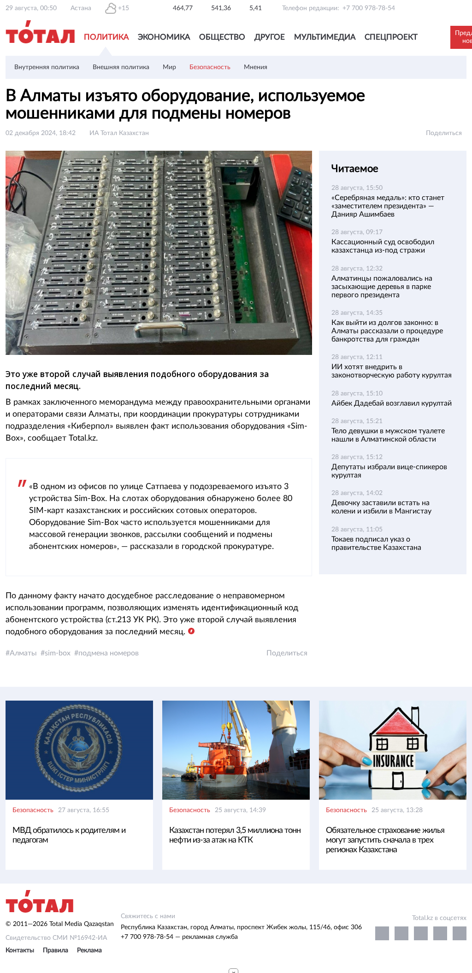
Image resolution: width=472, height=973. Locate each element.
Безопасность (209, 67)
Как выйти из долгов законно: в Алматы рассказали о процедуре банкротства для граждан (387, 331)
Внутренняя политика (46, 67)
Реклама (89, 950)
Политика (106, 37)
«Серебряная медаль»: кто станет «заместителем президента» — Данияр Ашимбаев (387, 206)
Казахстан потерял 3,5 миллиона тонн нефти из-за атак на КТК (235, 835)
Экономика (164, 37)
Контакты (20, 950)
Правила (55, 950)
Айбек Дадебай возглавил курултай (391, 403)
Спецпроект (391, 37)
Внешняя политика (121, 67)
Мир (169, 67)
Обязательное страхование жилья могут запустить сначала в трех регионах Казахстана (385, 840)
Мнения (255, 67)
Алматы (23, 653)
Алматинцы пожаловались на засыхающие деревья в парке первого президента (381, 287)
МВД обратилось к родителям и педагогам (68, 835)
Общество (222, 37)
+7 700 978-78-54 (368, 8)
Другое (269, 37)
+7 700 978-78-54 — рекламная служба (179, 937)
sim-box (58, 653)
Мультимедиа (324, 37)
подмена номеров (108, 653)
